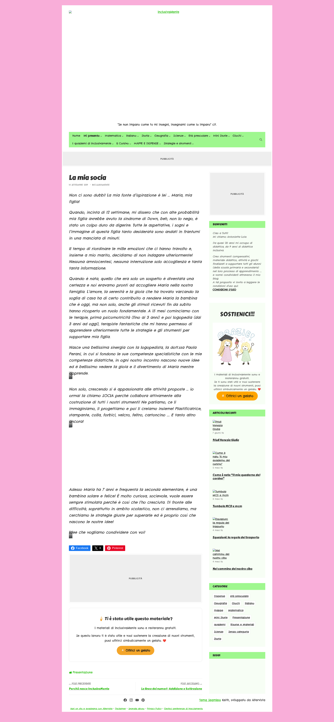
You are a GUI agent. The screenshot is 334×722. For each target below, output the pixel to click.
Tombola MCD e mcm (227, 506)
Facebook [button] (82, 548)
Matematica (113, 135)
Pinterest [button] (117, 548)
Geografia (161, 135)
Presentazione (83, 672)
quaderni (219, 624)
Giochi (237, 135)
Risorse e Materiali (242, 624)
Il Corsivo (122, 143)
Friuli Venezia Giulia (226, 440)
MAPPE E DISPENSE (146, 143)
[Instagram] (131, 700)
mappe (218, 610)
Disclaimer (120, 708)
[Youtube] (137, 700)
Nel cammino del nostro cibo (232, 569)
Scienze (178, 135)
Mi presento (92, 135)
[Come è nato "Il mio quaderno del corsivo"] (221, 464)
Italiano (131, 135)
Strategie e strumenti (177, 143)
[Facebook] (125, 700)
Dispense (219, 596)
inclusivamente (101, 184)
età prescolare (239, 596)
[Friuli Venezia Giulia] (221, 429)
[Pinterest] (143, 700)
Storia (145, 135)
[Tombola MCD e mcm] (221, 495)
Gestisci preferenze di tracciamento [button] (183, 708)
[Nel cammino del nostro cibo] (221, 557)
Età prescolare (198, 135)
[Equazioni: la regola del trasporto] (221, 526)
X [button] (100, 548)
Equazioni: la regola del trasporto (236, 537)
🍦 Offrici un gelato (135, 650)
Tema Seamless (210, 700)
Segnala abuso (136, 708)
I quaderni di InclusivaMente (91, 143)
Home (76, 135)
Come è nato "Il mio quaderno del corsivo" (236, 477)
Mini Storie (220, 135)
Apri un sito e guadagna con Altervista (91, 708)
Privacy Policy (154, 708)
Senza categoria (238, 631)
